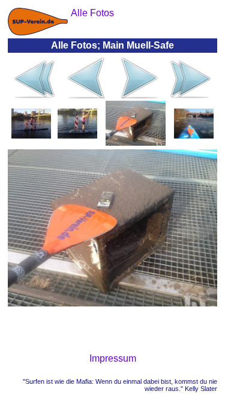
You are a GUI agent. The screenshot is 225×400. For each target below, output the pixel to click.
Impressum (112, 358)
